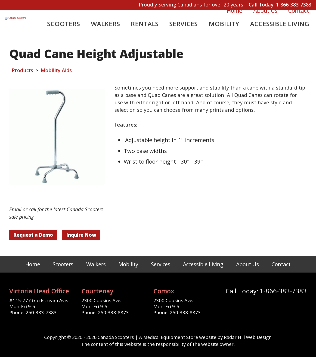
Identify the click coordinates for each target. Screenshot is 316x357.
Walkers (105, 23)
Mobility (224, 23)
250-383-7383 (41, 312)
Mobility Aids (56, 70)
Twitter (244, 305)
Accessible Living (279, 23)
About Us (265, 10)
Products (22, 70)
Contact (298, 10)
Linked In (285, 305)
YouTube (271, 305)
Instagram (258, 305)
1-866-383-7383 (293, 4)
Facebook (230, 305)
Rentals (144, 23)
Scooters (63, 23)
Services (183, 23)
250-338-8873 (113, 312)
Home (234, 10)
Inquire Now (81, 235)
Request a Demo (33, 235)
